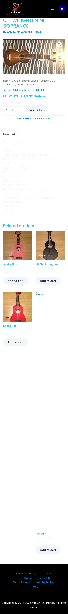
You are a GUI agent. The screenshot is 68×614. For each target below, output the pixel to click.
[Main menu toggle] (52, 8)
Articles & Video (45, 582)
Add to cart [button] (16, 281)
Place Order (24, 578)
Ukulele (16, 80)
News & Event (21, 582)
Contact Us (44, 578)
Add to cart (37, 109)
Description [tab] (10, 134)
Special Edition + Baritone (36, 80)
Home (6, 80)
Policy (32, 573)
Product (48, 573)
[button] (59, 44)
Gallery (34, 586)
